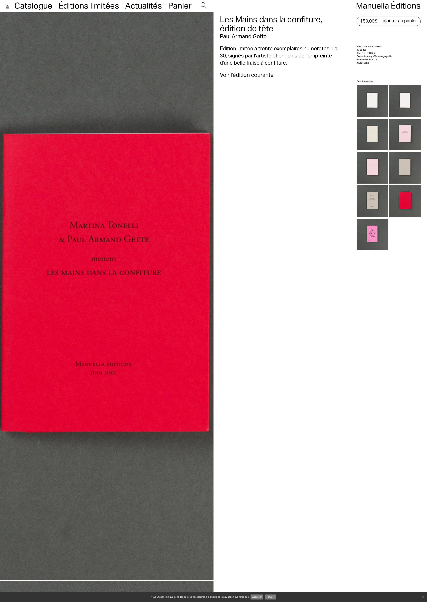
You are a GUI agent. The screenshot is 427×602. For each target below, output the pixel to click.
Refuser (271, 597)
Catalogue (33, 6)
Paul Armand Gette (243, 36)
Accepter (257, 597)
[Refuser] (422, 597)
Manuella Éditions (388, 6)
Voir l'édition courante (247, 75)
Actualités (143, 6)
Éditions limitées (89, 6)
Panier (180, 6)
